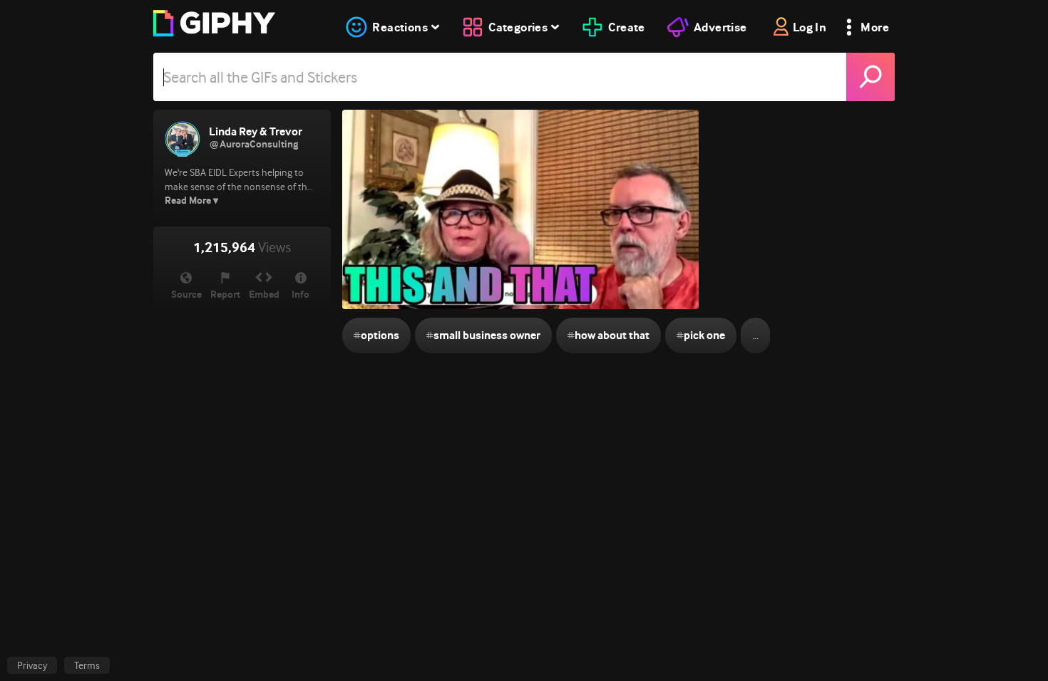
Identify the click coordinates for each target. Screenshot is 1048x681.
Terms (87, 665)
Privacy (32, 665)
